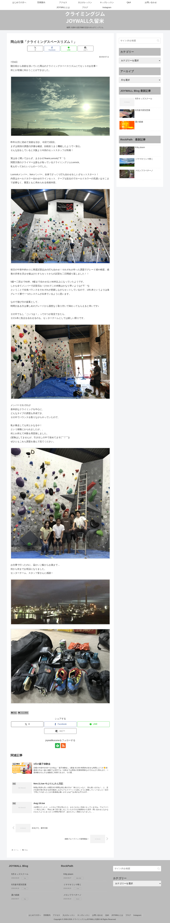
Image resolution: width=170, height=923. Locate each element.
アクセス (56, 915)
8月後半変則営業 (18, 885)
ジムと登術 (24, 713)
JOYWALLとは (117, 915)
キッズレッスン (83, 915)
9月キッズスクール (19, 874)
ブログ (128, 915)
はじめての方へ (35, 915)
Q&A (107, 915)
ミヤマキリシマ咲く (72, 885)
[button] (85, 48)
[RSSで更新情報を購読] (63, 745)
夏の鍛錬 (15, 895)
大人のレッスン (69, 915)
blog (14, 713)
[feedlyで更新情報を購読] (57, 745)
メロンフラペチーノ (72, 895)
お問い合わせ (97, 915)
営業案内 (46, 915)
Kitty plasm (68, 874)
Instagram (137, 915)
